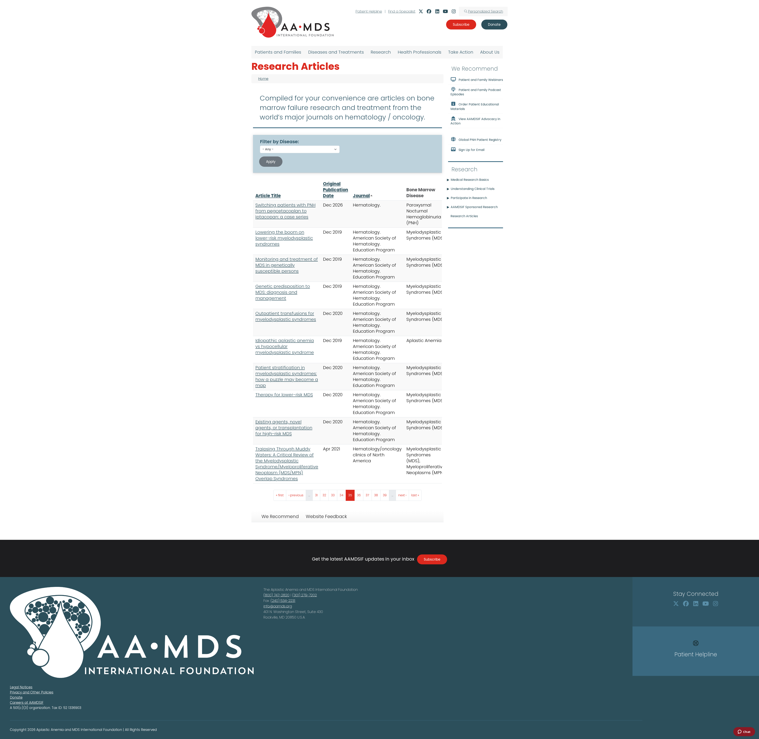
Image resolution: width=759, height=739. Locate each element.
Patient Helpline (369, 11)
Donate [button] (494, 24)
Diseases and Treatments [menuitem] (336, 52)
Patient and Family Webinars (481, 80)
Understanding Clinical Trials (473, 189)
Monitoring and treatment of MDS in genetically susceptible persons (286, 265)
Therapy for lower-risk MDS (284, 395)
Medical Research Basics (470, 179)
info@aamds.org (277, 606)
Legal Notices (21, 687)
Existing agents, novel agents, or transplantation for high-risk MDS (283, 428)
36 (360, 495)
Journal (363, 196)
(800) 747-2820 (276, 595)
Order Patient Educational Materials (474, 106)
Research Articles (464, 216)
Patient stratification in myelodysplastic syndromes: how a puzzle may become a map (286, 376)
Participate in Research (469, 198)
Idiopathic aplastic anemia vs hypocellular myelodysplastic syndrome (284, 346)
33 (334, 495)
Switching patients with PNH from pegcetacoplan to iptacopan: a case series (285, 211)
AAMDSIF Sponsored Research (474, 207)
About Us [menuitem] (489, 52)
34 (342, 495)
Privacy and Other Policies (31, 692)
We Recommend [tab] (280, 516)
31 (317, 495)
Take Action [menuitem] (460, 52)
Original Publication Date (335, 190)
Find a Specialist (401, 11)
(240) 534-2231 (283, 600)
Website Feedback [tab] (326, 516)
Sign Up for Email (471, 150)
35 (351, 495)
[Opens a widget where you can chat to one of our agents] (744, 732)
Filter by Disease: (279, 141)
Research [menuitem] (381, 52)
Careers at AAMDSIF (26, 702)
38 (377, 495)
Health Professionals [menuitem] (419, 52)
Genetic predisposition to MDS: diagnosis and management (282, 292)
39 (386, 495)
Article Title (268, 196)
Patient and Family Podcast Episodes (475, 92)
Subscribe (432, 559)
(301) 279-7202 (304, 595)
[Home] (292, 22)
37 (368, 495)
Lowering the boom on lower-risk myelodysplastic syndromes (284, 238)
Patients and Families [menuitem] (278, 52)
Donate (16, 697)
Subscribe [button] (461, 24)
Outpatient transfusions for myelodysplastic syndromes (285, 316)
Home (263, 78)
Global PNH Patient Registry (480, 139)
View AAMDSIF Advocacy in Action (475, 121)
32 (325, 495)
